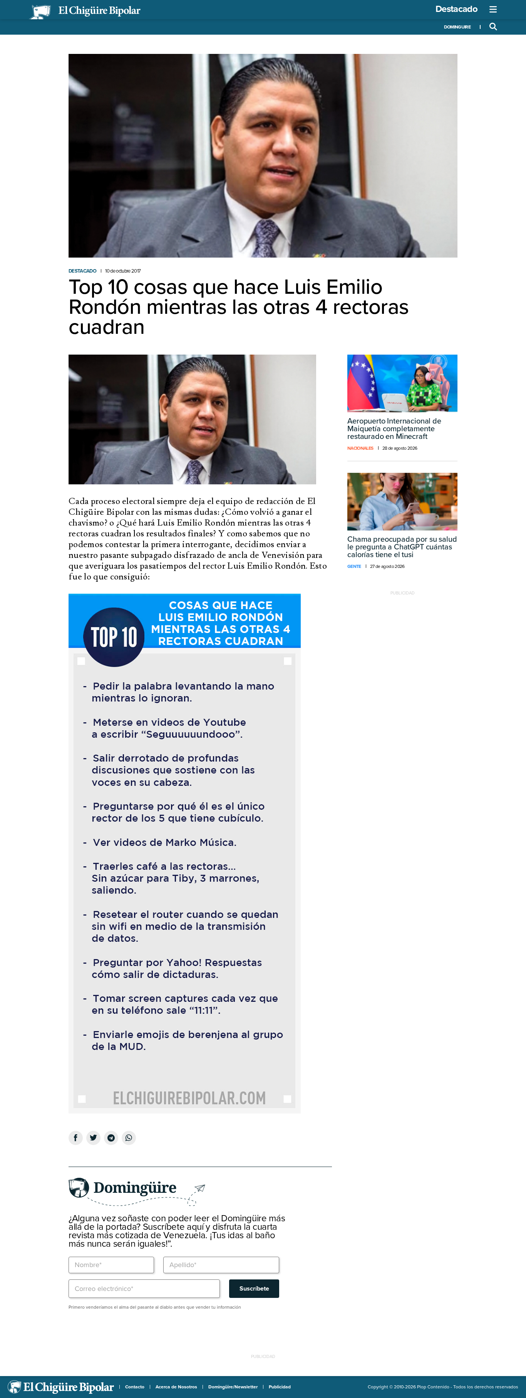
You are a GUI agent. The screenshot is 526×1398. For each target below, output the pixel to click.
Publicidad (280, 1387)
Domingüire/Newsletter (233, 1387)
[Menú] (493, 9)
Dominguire (457, 27)
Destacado (456, 9)
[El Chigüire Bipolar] (85, 12)
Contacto (134, 1387)
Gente (354, 566)
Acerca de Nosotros (176, 1387)
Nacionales (360, 448)
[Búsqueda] (493, 26)
